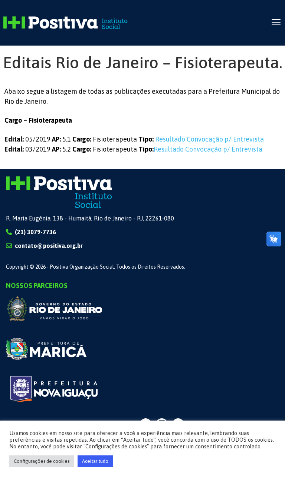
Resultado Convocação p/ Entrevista (209, 139)
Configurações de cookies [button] (41, 461)
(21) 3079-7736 (35, 232)
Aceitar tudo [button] (95, 461)
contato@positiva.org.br (49, 245)
